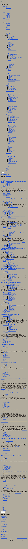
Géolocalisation (11, 263)
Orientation (10, 258)
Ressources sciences (12, 288)
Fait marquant (5, 184)
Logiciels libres (11, 295)
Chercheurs (8, 192)
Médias (7, 242)
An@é (7, 185)
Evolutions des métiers (12, 256)
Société (4, 494)
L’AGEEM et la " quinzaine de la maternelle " (10, 314)
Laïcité (9, 328)
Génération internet (11, 306)
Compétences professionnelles (8, 293)
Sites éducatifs (10, 289)
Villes (9, 320)
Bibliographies (10, 283)
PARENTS (3, 536)
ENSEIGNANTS (4, 526)
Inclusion (10, 327)
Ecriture (9, 237)
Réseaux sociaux (9, 279)
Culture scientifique (6, 357)
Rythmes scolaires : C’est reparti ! (8, 485)
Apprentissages (11, 206)
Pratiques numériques (10, 259)
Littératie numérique (11, 250)
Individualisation (11, 210)
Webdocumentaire (11, 271)
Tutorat (9, 230)
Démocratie (10, 323)
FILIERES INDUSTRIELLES (6, 531)
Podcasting (10, 267)
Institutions (5, 432)
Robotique (5, 196)
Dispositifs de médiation (7, 229)
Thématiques (5, 203)
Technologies (10, 301)
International (10, 315)
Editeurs (4, 227)
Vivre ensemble (8, 321)
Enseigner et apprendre (7, 260)
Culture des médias (11, 244)
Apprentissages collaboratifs (13, 207)
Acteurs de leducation (7, 194)
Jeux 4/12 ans (10, 233)
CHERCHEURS (4, 517)
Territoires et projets (11, 312)
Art (8, 215)
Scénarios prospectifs (12, 277)
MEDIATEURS (3, 534)
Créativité (10, 208)
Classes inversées (11, 260)
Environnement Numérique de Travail (15, 261)
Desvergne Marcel (9, 252)
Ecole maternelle (6, 325)
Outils (7, 188)
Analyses (4, 423)
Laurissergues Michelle (10, 488)
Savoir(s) (4, 186)
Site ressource (5, 469)
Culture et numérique (12, 218)
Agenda (7, 179)
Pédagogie (8, 183)
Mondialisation (11, 308)
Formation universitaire (12, 227)
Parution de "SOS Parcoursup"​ (7, 299)
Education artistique (11, 284)
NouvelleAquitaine (6, 262)
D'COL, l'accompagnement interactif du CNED (11, 455)
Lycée (7, 336)
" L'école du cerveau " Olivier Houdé (9, 329)
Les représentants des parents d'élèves (9, 409)
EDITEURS (3, 521)
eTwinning (10, 272)
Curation (9, 245)
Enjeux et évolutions (11, 224)
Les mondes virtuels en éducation (14, 265)
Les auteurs (5, 338)
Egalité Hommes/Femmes (12, 324)
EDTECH (2, 522)
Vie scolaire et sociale (12, 331)
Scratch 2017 (5, 448)
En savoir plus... (22, 191)
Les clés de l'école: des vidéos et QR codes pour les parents (14, 471)
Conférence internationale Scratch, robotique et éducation (14, 438)
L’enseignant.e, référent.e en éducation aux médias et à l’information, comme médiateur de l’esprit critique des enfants (13, 232)
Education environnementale (13, 285)
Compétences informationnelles (14, 243)
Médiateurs (8, 201)
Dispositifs (5, 219)
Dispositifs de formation (12, 222)
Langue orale (10, 239)
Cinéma (4, 265)
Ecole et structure (6, 296)
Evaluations (10, 209)
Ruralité (9, 317)
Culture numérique (6, 245)
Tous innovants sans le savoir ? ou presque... (11, 282)
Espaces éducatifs (6, 263)
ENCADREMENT (4, 524)
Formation (7, 220)
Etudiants (4, 213)
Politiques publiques (6, 211)
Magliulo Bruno (9, 202)
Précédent (5, 500)
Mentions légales (4, 538)
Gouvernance (5, 498)
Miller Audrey (8, 424)
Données (4, 193)
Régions (9, 316)
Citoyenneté (10, 322)
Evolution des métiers (7, 292)
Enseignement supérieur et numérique (15, 225)
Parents (4, 214)
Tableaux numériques (12, 269)
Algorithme (10, 280)
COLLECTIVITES (4, 519)
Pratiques (7, 189)
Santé (9, 311)
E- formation (10, 223)
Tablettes (10, 270)
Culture (9, 217)
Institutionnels (8, 200)
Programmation (11, 241)
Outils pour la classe (11, 213)
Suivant (4, 510)
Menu (2, 172)
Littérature (10, 219)
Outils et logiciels (11, 297)
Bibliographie (5, 311)
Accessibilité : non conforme (22, 538)
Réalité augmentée (11, 298)
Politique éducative (11, 276)
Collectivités (8, 193)
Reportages (5, 440)
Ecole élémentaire (6, 360)
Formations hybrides (12, 226)
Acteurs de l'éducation (7, 190)
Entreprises (10, 255)
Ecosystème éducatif (12, 305)
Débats (7, 175)
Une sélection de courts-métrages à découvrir (11, 392)
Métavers (10, 296)
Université (7, 337)
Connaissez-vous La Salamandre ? (8, 344)
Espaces (9, 275)
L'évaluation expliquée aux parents (8, 362)
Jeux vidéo (10, 235)
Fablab (9, 262)
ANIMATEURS (3, 516)
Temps (9, 278)
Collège (7, 335)
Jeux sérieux (10, 234)
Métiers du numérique (12, 257)
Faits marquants (8, 176)
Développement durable (12, 293)
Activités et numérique (7, 495)
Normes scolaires (11, 309)
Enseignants (8, 197)
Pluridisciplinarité (6, 266)
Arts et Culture (8, 214)
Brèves (7, 178)
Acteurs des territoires (12, 302)
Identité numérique (11, 249)
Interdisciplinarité (11, 212)
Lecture (9, 240)
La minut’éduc (5, 364)
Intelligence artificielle (12, 294)
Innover (4, 180)
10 (3, 509)
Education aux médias (12, 247)
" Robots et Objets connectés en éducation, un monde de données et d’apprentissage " (13, 182)
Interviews (7, 177)
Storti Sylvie (8, 285)
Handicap (10, 307)
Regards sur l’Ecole (11, 310)
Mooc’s (9, 228)
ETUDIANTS (3, 529)
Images (4, 404)
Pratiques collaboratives (12, 266)
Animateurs (8, 191)
